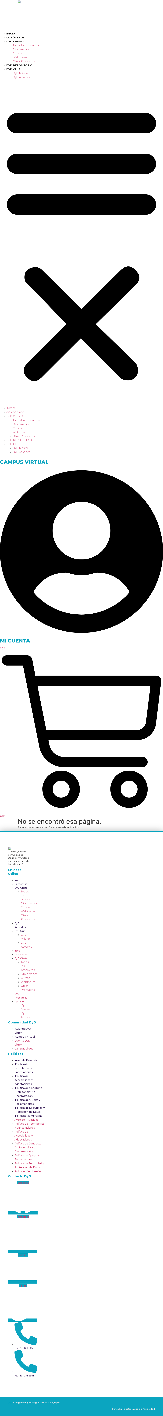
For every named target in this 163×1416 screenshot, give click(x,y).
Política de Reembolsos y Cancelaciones (23, 1068)
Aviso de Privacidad (27, 1060)
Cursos (17, 53)
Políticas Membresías (28, 1115)
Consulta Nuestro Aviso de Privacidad (133, 1409)
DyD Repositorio (19, 65)
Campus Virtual (24, 462)
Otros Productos (24, 61)
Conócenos (15, 37)
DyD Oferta (15, 41)
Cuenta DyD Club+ (22, 1030)
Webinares (20, 57)
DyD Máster (20, 73)
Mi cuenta (15, 641)
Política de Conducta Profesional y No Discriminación (28, 1091)
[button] (81, 242)
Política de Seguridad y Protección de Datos (29, 1109)
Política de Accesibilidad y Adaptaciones (23, 1080)
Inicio (10, 33)
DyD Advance (21, 77)
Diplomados (21, 49)
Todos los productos (26, 45)
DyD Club (13, 69)
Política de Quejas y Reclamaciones (27, 1101)
